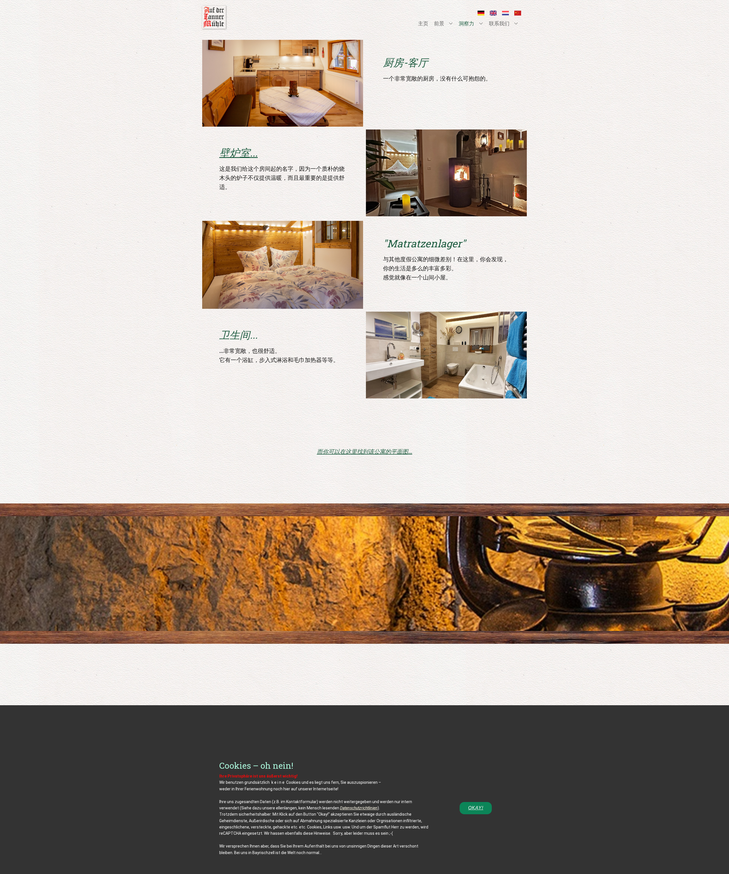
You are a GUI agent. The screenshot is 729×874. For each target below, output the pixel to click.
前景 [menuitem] (439, 23)
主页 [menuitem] (423, 23)
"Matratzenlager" (424, 243)
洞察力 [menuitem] (466, 23)
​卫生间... (238, 335)
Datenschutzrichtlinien (359, 808)
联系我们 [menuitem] (499, 23)
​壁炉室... (238, 152)
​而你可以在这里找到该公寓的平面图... (364, 451)
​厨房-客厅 (405, 62)
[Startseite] (214, 17)
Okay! (475, 807)
